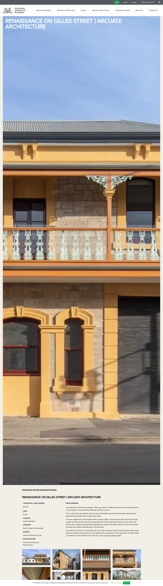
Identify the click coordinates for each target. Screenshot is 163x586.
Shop (134, 2)
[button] (159, 2)
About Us (139, 10)
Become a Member (43, 10)
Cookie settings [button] (116, 583)
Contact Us (153, 10)
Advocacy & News (123, 10)
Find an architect (147, 2)
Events (83, 10)
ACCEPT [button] (126, 583)
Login (125, 2)
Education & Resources (66, 10)
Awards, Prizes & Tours (101, 10)
